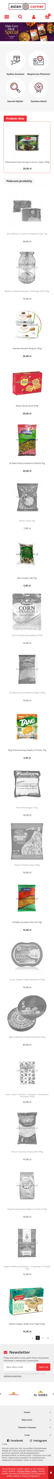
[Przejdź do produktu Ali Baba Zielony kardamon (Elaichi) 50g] (27, 439)
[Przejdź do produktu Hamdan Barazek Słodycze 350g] (27, 325)
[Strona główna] (27, 6)
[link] (27, 31)
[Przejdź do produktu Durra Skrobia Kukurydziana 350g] (27, 611)
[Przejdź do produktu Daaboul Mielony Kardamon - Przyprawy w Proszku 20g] (27, 1242)
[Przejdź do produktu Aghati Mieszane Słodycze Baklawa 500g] (27, 1013)
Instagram (40, 1440)
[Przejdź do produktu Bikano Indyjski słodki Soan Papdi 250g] (27, 1300)
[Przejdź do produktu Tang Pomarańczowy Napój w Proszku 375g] (27, 1185)
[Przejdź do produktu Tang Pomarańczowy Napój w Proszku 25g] (27, 726)
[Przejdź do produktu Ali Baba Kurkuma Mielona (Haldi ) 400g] (27, 669)
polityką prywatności (13, 1376)
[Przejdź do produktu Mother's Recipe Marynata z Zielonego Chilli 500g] (27, 267)
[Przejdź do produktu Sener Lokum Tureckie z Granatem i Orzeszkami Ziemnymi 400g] (27, 1070)
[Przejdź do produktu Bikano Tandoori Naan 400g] (27, 841)
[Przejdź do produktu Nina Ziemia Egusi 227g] (27, 784)
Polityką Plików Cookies (27, 1471)
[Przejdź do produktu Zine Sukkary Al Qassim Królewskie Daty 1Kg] (27, 210)
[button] (7, 16)
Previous (1, 1394)
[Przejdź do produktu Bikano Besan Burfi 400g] (27, 382)
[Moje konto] (33, 16)
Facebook (17, 1440)
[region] (27, 31)
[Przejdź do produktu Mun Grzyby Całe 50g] (27, 554)
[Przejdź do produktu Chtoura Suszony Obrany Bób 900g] (27, 1128)
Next (53, 1394)
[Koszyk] (47, 16)
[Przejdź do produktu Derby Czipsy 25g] (27, 497)
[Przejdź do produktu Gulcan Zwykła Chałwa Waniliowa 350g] (27, 956)
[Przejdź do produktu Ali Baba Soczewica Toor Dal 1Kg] (27, 898)
